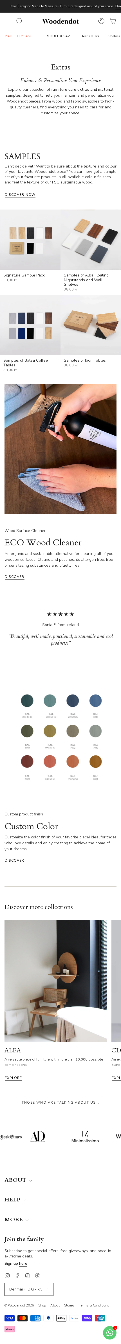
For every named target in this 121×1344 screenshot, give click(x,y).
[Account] (101, 21)
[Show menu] (7, 21)
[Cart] (113, 21)
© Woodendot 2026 (19, 1305)
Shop (42, 1305)
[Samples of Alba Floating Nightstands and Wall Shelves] (90, 240)
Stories (69, 1305)
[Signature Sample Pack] (30, 240)
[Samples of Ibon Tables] (90, 325)
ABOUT (16, 1180)
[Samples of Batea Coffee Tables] (30, 325)
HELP (13, 1199)
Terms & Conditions (94, 1305)
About (55, 1305)
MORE (14, 1219)
